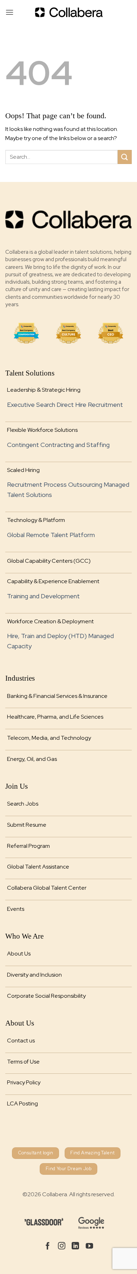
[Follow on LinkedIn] (75, 1246)
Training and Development (43, 596)
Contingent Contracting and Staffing (58, 445)
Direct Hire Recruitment (90, 405)
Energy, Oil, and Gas (32, 759)
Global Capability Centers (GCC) (49, 561)
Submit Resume (26, 824)
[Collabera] (68, 12)
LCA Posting (22, 1103)
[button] (9, 12)
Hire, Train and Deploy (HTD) (47, 636)
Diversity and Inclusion (34, 974)
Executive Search (31, 405)
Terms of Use (23, 1061)
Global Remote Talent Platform (51, 535)
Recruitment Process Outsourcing (54, 484)
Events (15, 909)
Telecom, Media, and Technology (49, 738)
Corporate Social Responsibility (46, 995)
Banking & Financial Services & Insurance (57, 696)
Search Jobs (22, 803)
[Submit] (125, 157)
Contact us (21, 1040)
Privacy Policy (23, 1082)
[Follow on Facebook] (48, 1246)
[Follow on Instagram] (62, 1246)
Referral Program (28, 846)
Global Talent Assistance (38, 866)
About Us (19, 953)
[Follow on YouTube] (89, 1246)
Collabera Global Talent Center (46, 887)
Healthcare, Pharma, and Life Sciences (55, 716)
